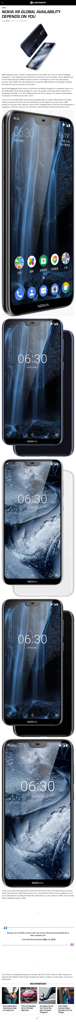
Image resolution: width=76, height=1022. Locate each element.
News (4, 7)
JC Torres (7, 21)
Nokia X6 (14, 88)
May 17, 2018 (49, 940)
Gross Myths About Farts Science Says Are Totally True (10, 1008)
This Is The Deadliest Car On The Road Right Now (28, 1008)
